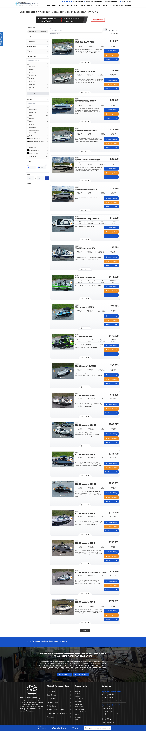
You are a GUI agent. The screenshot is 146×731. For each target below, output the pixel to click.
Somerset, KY (78, 696)
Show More (85, 631)
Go (47, 178)
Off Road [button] (74, 5)
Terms (113, 722)
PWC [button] (67, 5)
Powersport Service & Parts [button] (57, 713)
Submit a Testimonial (81, 712)
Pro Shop (77, 693)
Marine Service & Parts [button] (55, 710)
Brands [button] (61, 5)
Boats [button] (54, 5)
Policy (103, 722)
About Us (77, 691)
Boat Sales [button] (51, 691)
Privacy (109, 722)
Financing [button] (50, 717)
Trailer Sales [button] (51, 706)
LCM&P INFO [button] (107, 5)
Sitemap (77, 719)
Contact (128, 5)
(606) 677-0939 (126, 1)
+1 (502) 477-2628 (107, 711)
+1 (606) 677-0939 (107, 697)
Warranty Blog (79, 706)
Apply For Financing (78, 1)
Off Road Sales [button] (52, 702)
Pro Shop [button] (98, 5)
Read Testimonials (80, 709)
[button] (54, 47)
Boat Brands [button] (51, 695)
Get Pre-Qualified (112, 55)
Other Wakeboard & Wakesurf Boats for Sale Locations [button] (47, 641)
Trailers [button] (82, 5)
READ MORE (93, 52)
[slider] (28, 165)
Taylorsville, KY (79, 699)
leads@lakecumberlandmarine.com (112, 700)
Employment (78, 704)
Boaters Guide (118, 5)
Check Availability (112, 50)
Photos (77, 714)
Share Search (115, 33)
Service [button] (89, 5)
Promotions (78, 717)
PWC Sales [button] (51, 699)
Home (48, 5)
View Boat (107, 59)
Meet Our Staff (79, 701)
